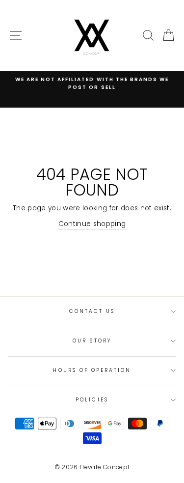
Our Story (92, 340)
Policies (92, 399)
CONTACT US (92, 311)
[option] (92, 84)
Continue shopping (92, 223)
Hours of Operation (92, 370)
